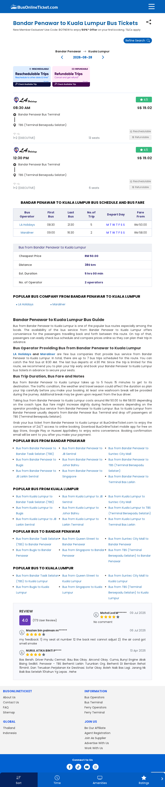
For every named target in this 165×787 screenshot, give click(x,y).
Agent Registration (97, 733)
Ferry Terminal (95, 712)
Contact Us (11, 702)
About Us (9, 697)
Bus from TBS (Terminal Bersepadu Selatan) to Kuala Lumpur (128, 592)
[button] (32, 76)
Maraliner (27, 233)
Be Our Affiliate (95, 728)
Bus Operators (94, 697)
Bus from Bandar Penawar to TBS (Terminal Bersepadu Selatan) (128, 465)
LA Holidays (27, 225)
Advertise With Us (97, 743)
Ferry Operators (95, 707)
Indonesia (9, 733)
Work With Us (94, 748)
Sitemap (9, 712)
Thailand (9, 728)
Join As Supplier (95, 738)
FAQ (6, 707)
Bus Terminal (94, 702)
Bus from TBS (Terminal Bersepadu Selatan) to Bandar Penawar (129, 555)
